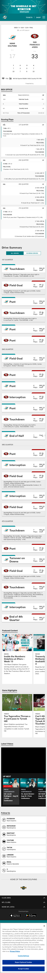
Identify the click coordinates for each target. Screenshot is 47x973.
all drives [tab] (15, 252)
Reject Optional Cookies (23, 962)
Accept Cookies (23, 969)
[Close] (44, 925)
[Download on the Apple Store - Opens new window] (15, 914)
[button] (23, 267)
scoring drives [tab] (32, 252)
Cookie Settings (23, 956)
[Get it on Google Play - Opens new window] (31, 915)
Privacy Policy (15, 951)
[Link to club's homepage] (4, 16)
